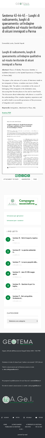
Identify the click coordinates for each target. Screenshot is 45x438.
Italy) (35, 179)
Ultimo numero (16, 424)
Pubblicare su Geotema (12, 427)
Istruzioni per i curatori (15, 221)
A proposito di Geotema (33, 424)
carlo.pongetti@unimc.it (34, 386)
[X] (28, 175)
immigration (26, 179)
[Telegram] (25, 175)
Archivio (28, 427)
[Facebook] (16, 175)
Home (5, 424)
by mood (25, 435)
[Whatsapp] (22, 175)
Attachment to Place (10, 179)
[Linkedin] (19, 175)
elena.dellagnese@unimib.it (11, 369)
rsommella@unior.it (35, 381)
